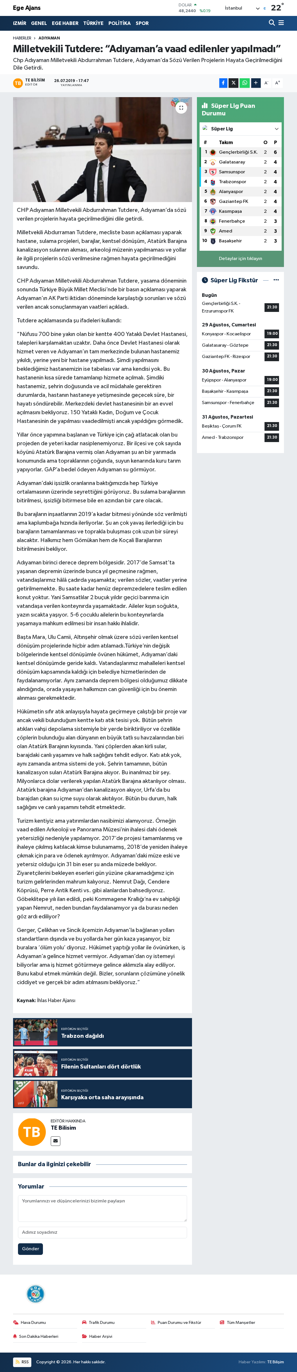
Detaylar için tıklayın (240, 258)
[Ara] (272, 23)
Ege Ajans (27, 8)
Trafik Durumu (102, 1322)
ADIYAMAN (49, 38)
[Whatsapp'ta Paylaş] (245, 83)
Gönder (30, 1248)
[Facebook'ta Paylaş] (223, 83)
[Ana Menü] (280, 23)
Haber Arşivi (100, 1336)
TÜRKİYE (93, 23)
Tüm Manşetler (241, 1322)
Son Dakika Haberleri (38, 1336)
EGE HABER (65, 23)
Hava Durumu (33, 1322)
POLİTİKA (119, 23)
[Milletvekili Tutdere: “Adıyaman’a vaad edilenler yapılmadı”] (102, 149)
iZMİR (19, 23)
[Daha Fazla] (256, 83)
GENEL (39, 23)
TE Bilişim (275, 1362)
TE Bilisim (63, 1128)
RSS (25, 1362)
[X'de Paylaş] (233, 83)
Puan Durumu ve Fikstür (179, 1322)
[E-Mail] (55, 1141)
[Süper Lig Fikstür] (276, 280)
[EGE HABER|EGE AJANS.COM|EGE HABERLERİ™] (35, 1293)
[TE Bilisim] (32, 1131)
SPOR (142, 23)
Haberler (22, 38)
